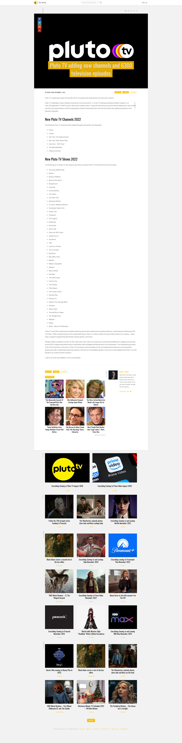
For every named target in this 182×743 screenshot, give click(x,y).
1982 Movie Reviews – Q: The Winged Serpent (59, 596)
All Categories (124, 729)
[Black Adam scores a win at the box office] (91, 656)
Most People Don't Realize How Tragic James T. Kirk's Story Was (95, 429)
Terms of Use (114, 729)
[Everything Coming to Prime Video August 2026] (114, 467)
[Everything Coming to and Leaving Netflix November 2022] (123, 506)
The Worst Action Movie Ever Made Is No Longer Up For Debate (96, 402)
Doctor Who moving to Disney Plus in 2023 (59, 671)
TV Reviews (123, 712)
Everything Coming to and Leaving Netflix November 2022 (123, 522)
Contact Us (97, 729)
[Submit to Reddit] (39, 26)
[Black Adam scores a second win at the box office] (59, 545)
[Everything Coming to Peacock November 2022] (59, 617)
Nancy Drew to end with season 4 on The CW (123, 596)
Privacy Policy (105, 729)
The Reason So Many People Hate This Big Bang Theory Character (75, 429)
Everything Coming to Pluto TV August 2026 (67, 486)
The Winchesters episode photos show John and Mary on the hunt (122, 671)
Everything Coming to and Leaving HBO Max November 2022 (123, 632)
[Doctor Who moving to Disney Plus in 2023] (59, 656)
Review (49, 572)
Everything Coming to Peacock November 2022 (59, 632)
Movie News (59, 565)
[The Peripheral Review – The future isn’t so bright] (123, 692)
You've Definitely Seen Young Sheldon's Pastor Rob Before (54, 429)
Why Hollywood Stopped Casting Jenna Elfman (75, 401)
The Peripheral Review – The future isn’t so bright (123, 707)
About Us (89, 729)
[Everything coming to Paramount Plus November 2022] (123, 545)
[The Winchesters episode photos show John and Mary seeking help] (91, 506)
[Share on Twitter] (39, 23)
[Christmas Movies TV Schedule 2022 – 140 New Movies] (91, 692)
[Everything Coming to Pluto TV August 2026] (67, 467)
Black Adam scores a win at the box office (91, 671)
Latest (91, 720)
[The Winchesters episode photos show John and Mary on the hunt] (123, 656)
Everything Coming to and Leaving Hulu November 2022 (91, 560)
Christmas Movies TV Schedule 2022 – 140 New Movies (91, 707)
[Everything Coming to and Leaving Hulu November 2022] (91, 545)
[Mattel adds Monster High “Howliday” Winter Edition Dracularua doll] (91, 617)
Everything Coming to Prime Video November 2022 (91, 596)
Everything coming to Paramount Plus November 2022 (123, 560)
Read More (123, 391)
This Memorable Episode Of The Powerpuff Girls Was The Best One (54, 402)
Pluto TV (118, 92)
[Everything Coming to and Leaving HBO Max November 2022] (123, 617)
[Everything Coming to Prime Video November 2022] (91, 581)
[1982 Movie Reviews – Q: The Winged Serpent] (59, 581)
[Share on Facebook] (39, 19)
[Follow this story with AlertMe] (39, 30)
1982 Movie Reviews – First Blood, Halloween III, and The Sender (59, 707)
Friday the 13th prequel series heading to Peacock (59, 522)
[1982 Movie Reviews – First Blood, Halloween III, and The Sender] (59, 692)
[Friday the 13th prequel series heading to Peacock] (59, 506)
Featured (133, 92)
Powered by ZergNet (100, 435)
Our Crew (81, 729)
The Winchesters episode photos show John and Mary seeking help (91, 522)
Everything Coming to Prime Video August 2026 (115, 486)
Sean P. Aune (124, 371)
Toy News (91, 637)
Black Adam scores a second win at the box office (59, 560)
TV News (125, 92)
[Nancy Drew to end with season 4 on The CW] (123, 581)
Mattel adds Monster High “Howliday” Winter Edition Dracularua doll (91, 634)
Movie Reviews (59, 601)
